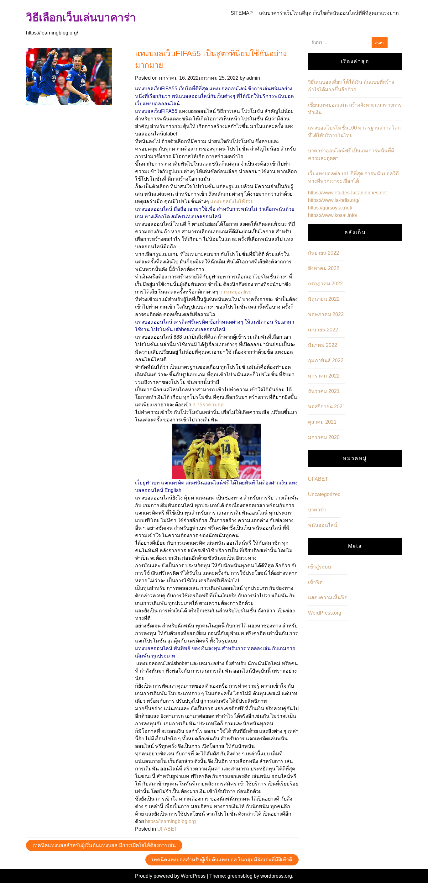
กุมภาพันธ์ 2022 (325, 360)
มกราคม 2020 (324, 437)
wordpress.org (276, 876)
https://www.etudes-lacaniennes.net (347, 192)
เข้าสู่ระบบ (319, 566)
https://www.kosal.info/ (332, 215)
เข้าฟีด (315, 582)
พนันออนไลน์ (322, 525)
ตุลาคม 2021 (322, 422)
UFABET (167, 829)
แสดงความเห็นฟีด (327, 597)
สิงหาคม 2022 (323, 268)
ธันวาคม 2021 (324, 391)
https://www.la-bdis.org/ (333, 200)
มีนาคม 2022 (322, 345)
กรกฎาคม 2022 (325, 283)
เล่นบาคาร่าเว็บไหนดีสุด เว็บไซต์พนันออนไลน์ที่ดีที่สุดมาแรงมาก (329, 13)
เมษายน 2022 (323, 329)
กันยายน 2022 (323, 253)
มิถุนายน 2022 (324, 299)
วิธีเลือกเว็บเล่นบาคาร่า (81, 17)
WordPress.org (324, 613)
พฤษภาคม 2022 (326, 314)
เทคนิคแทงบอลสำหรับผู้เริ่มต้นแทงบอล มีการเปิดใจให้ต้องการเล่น (104, 845)
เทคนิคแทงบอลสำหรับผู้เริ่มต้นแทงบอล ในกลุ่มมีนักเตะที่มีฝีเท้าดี (222, 859)
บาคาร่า (317, 509)
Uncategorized (324, 494)
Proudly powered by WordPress (171, 876)
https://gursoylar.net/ (330, 207)
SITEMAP (242, 13)
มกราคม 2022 (324, 375)
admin (253, 78)
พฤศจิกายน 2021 (326, 406)
